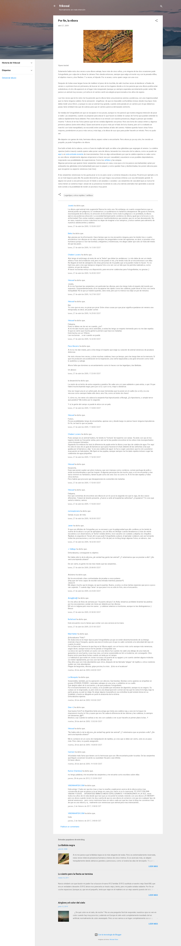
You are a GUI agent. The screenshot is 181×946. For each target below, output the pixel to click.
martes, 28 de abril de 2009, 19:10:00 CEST (85, 764)
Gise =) (71, 707)
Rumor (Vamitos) (75, 771)
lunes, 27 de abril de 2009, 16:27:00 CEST (84, 294)
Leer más (153, 866)
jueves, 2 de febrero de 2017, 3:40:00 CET (84, 821)
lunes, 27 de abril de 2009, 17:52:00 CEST (84, 457)
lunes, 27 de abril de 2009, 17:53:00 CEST (84, 483)
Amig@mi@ (73, 598)
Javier (70, 526)
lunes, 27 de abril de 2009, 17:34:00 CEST (84, 408)
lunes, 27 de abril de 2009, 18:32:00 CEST (84, 542)
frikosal (64, 6)
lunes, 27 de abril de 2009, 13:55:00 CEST (84, 226)
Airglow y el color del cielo (71, 902)
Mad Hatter (72, 634)
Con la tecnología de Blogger (109, 935)
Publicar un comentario (70, 827)
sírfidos (108, 160)
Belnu (70, 233)
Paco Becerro (73, 346)
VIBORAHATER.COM (76, 785)
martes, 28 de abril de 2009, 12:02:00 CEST (85, 721)
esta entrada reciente (74, 154)
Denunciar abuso (9, 78)
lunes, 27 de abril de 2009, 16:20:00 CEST (84, 273)
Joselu (70, 206)
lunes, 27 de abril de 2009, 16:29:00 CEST (84, 313)
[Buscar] (161, 6)
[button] (156, 21)
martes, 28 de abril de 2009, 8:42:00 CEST (84, 670)
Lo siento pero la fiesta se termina (75, 874)
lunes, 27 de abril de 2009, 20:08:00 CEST (84, 567)
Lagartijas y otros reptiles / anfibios (78, 195)
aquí (59, 154)
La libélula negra (66, 845)
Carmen (71, 752)
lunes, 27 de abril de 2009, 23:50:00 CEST (84, 612)
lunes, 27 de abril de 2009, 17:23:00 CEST (84, 373)
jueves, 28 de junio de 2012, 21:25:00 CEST (85, 778)
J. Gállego (72, 549)
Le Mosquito (73, 677)
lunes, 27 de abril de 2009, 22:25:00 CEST (84, 591)
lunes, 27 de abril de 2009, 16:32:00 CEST (84, 339)
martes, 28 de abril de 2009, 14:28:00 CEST (85, 745)
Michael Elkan (114, 939)
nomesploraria (74, 511)
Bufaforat (72, 619)
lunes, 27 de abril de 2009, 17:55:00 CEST (84, 504)
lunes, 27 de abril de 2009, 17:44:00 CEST (84, 427)
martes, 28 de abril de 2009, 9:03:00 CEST (84, 700)
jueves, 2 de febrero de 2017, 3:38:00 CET (84, 806)
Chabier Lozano (74, 255)
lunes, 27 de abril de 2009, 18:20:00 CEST (84, 518)
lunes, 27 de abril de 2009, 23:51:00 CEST (84, 627)
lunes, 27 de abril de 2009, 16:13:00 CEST (84, 247)
